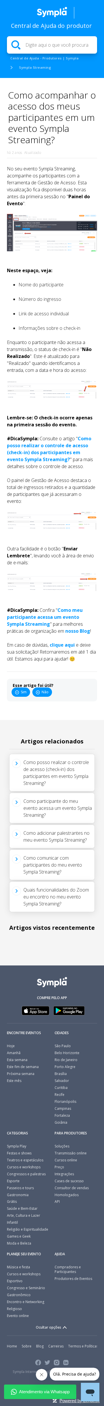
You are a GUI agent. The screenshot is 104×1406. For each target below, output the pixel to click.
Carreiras (56, 1346)
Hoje (11, 1045)
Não (45, 692)
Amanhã (14, 1052)
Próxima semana (20, 1073)
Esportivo (15, 1280)
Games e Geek (19, 1236)
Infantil (12, 1222)
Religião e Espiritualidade (27, 1229)
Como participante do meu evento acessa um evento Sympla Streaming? (57, 808)
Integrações (64, 1174)
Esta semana (17, 1059)
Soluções (62, 1146)
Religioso (14, 1308)
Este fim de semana (23, 1066)
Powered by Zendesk (80, 1400)
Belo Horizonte (67, 1052)
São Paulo (63, 1045)
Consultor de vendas (72, 1187)
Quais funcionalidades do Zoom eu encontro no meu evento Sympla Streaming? (56, 897)
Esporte (13, 1180)
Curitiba (61, 1087)
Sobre (26, 1346)
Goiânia (61, 1122)
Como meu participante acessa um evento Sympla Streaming (45, 617)
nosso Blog (77, 631)
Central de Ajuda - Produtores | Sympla (44, 58)
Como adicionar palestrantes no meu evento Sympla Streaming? (56, 836)
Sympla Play (16, 1146)
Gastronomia (18, 1194)
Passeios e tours (20, 1187)
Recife (59, 1094)
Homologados (67, 1194)
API (57, 1201)
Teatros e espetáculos (25, 1160)
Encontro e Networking (25, 1301)
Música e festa (18, 1267)
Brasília (61, 1073)
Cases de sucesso (69, 1180)
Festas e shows (19, 1153)
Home (12, 1346)
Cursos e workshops (23, 1167)
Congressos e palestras (26, 1174)
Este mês (14, 1080)
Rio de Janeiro (66, 1059)
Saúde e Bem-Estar (22, 1208)
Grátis (12, 1201)
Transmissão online (71, 1153)
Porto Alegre (65, 1066)
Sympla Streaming (35, 67)
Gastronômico (19, 1294)
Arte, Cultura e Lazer (23, 1215)
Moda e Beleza (19, 1243)
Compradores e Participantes (68, 1269)
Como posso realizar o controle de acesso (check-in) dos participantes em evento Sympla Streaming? (56, 772)
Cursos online (66, 1160)
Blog (40, 1346)
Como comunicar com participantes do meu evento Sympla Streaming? (52, 865)
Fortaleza (62, 1115)
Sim (24, 692)
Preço (59, 1167)
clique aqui (63, 645)
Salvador (62, 1080)
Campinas (63, 1108)
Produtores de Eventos (73, 1278)
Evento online (18, 1315)
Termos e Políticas (83, 1346)
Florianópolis (65, 1101)
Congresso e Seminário (26, 1287)
